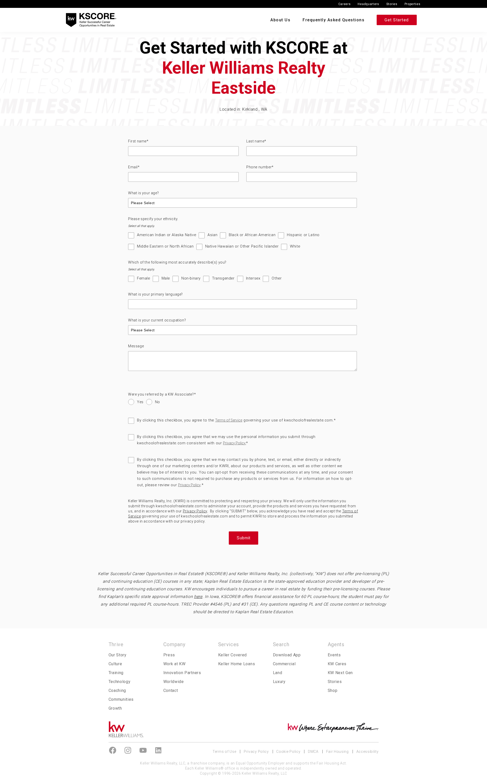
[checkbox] (242, 243)
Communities (121, 699)
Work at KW (174, 663)
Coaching (117, 690)
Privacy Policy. (234, 443)
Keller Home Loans (236, 663)
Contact (170, 690)
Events (334, 655)
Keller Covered (232, 655)
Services (228, 644)
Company (174, 644)
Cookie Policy (288, 752)
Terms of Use (224, 752)
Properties (413, 4)
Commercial (284, 663)
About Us (280, 20)
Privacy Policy (189, 485)
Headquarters (368, 4)
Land (277, 672)
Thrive (116, 644)
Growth (115, 708)
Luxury (279, 681)
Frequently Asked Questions (333, 20)
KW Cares (337, 663)
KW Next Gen (340, 672)
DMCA (313, 752)
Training (116, 672)
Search (281, 644)
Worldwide (173, 681)
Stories (391, 4)
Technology (120, 681)
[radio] (136, 403)
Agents (336, 644)
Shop (333, 690)
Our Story (118, 655)
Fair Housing (337, 752)
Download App (287, 655)
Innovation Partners (182, 672)
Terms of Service (228, 420)
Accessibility (367, 752)
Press (169, 655)
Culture (115, 663)
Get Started (397, 20)
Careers (344, 4)
